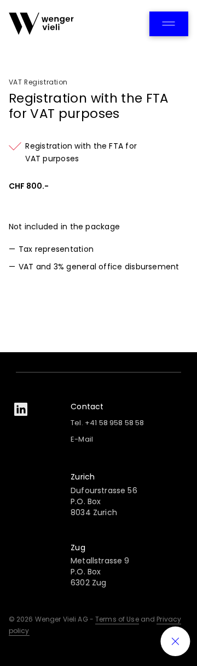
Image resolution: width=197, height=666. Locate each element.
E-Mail (82, 439)
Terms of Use (117, 619)
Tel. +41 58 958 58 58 (107, 422)
